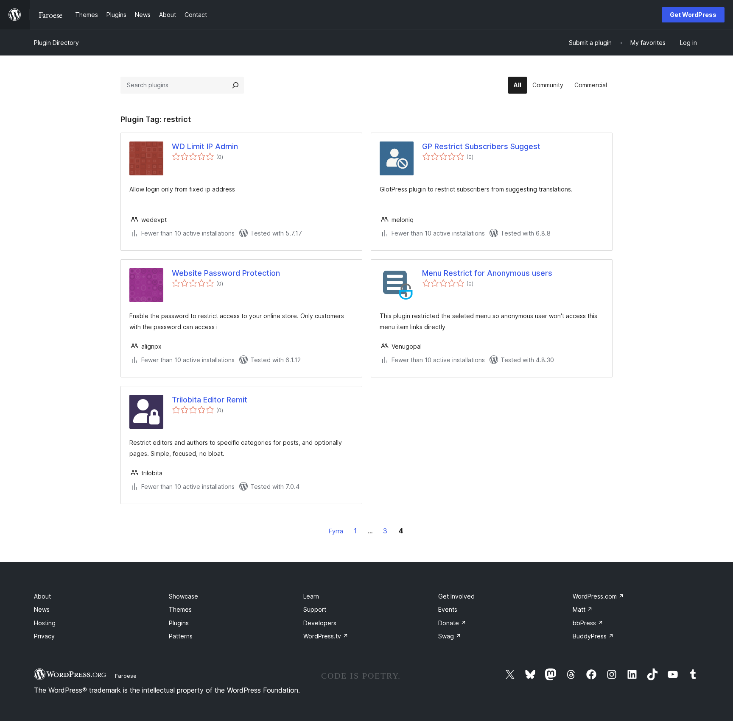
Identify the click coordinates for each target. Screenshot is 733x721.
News (42, 609)
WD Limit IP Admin (205, 146)
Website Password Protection (226, 273)
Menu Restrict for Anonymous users (487, 273)
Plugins (179, 623)
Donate (452, 623)
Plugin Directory (56, 42)
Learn (311, 596)
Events (447, 609)
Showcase (183, 596)
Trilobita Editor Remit (209, 399)
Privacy (44, 636)
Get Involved (456, 596)
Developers (319, 623)
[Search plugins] (235, 85)
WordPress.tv (325, 636)
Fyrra (336, 531)
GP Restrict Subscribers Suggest (481, 146)
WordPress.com (598, 596)
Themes (180, 609)
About (42, 596)
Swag (449, 636)
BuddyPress (593, 636)
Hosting (45, 623)
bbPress (588, 623)
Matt (583, 609)
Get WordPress (693, 14)
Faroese (126, 675)
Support (314, 609)
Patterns (181, 636)
